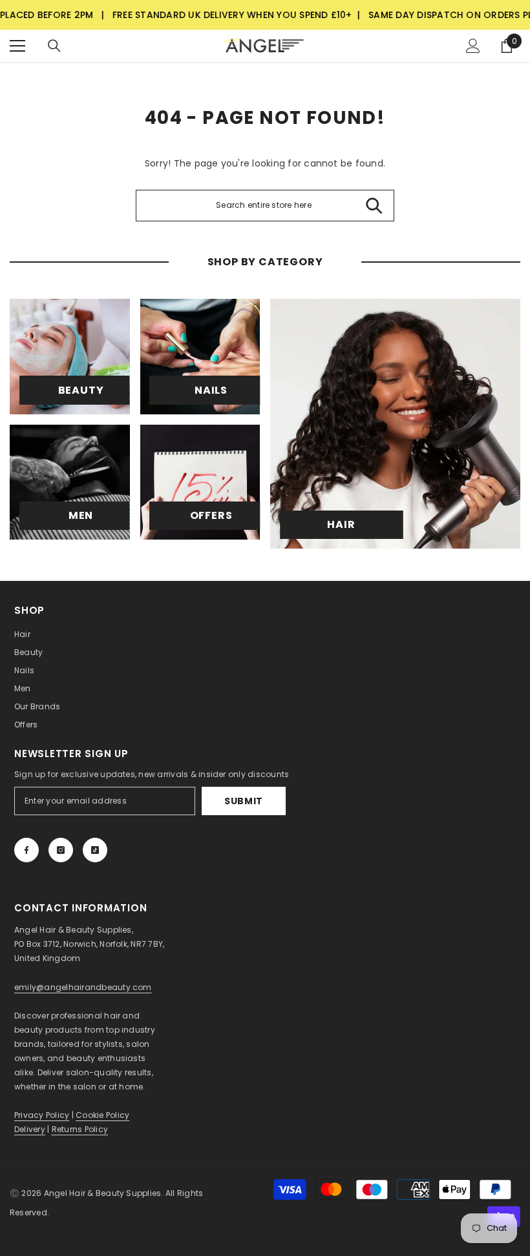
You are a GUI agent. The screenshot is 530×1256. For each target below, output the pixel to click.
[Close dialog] (500, 470)
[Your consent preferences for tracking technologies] (519, 942)
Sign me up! (139, 708)
